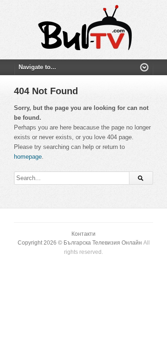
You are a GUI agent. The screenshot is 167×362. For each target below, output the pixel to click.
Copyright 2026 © (41, 242)
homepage (28, 156)
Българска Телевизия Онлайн (103, 242)
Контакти (83, 234)
